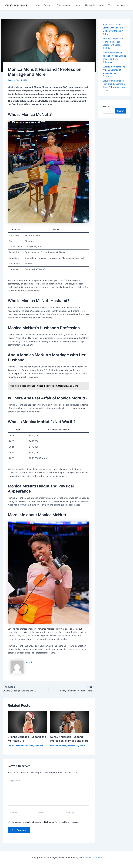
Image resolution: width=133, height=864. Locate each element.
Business (48, 5)
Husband (29, 746)
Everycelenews (15, 5)
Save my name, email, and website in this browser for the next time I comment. (45, 822)
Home (37, 5)
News (101, 5)
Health (78, 5)
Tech (110, 5)
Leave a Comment (16, 746)
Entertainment (64, 5)
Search (106, 106)
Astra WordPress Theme (90, 857)
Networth (90, 5)
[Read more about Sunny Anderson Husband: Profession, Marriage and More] (69, 721)
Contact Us (122, 5)
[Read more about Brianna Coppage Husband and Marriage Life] (27, 721)
